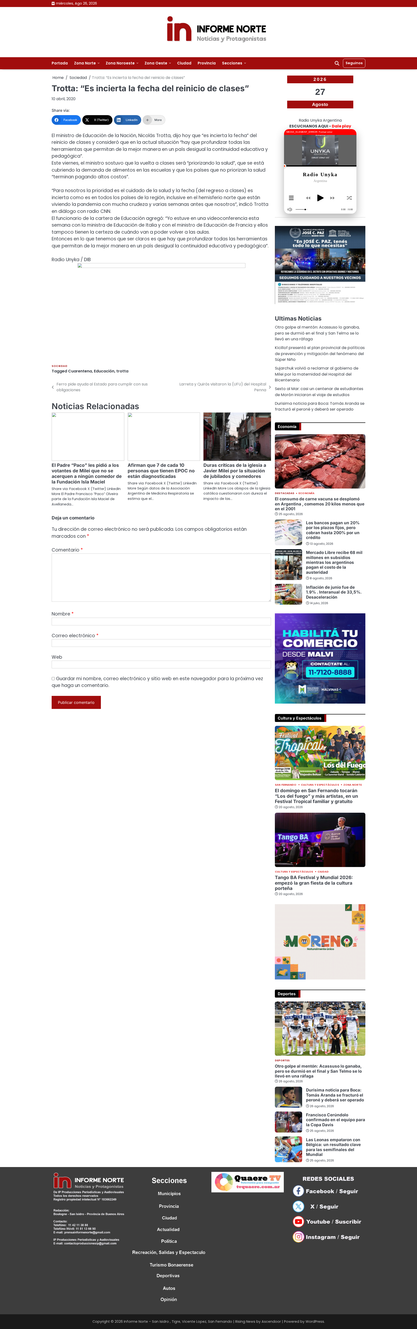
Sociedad (59, 366)
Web (57, 657)
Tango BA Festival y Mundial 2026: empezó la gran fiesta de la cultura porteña (314, 883)
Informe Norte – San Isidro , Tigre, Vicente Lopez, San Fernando (178, 1321)
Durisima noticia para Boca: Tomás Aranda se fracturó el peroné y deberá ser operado (319, 406)
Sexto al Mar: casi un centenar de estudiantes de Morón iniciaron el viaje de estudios (319, 391)
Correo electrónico (75, 635)
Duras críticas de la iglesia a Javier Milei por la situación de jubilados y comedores (234, 470)
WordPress (315, 1321)
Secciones (232, 63)
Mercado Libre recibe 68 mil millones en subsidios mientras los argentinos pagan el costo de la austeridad (334, 562)
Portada (60, 63)
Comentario (67, 550)
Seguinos (354, 63)
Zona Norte (85, 63)
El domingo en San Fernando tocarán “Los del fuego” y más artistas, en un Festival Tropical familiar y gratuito (316, 796)
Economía (306, 493)
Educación (104, 371)
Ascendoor (271, 1321)
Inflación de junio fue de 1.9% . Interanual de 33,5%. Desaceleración (334, 592)
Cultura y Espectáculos (320, 784)
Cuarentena (80, 371)
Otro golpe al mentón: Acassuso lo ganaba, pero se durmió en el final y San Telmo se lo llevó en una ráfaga (317, 333)
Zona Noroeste (120, 63)
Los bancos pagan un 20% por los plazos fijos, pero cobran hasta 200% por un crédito (333, 530)
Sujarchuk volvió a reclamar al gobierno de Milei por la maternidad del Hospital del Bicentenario (316, 374)
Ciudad (184, 63)
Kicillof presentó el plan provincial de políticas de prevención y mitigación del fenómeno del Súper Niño (320, 353)
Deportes (282, 1060)
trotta (122, 371)
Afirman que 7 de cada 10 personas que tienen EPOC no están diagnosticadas (161, 470)
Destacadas (284, 493)
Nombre (63, 614)
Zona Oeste (156, 63)
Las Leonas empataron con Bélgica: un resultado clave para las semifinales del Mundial (333, 1147)
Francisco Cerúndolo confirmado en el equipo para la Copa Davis (335, 1119)
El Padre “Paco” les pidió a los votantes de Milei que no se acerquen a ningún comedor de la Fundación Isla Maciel (87, 473)
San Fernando (285, 784)
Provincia (207, 63)
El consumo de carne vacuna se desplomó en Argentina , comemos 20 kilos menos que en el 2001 (319, 503)
